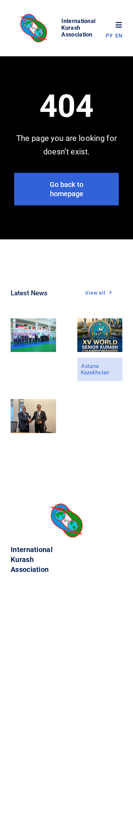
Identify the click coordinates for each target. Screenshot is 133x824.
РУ (109, 36)
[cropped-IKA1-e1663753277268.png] (35, 16)
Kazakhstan (95, 372)
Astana (90, 366)
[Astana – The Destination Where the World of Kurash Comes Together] (100, 323)
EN (118, 36)
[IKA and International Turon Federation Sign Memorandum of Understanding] (33, 404)
